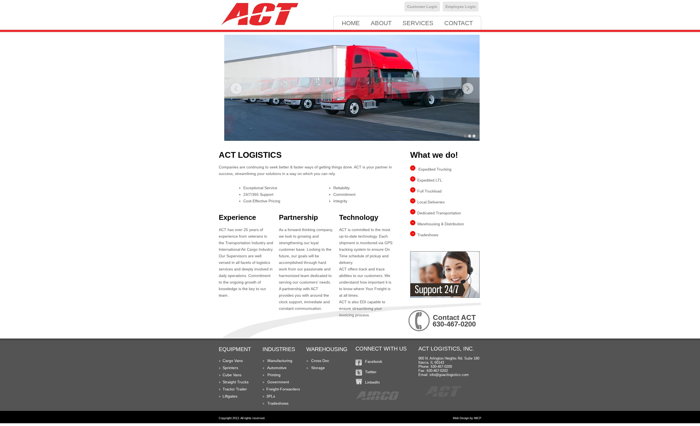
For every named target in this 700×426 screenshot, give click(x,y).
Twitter (371, 372)
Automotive (277, 368)
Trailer (241, 389)
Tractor (229, 389)
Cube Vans (232, 375)
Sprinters (230, 368)
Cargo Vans (233, 360)
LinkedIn (372, 382)
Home (351, 23)
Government (278, 382)
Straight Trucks (236, 382)
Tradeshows (277, 403)
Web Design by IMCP (467, 418)
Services (417, 23)
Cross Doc (320, 360)
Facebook (373, 361)
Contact (458, 23)
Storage (318, 368)
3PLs (270, 396)
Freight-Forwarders (283, 389)
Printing (274, 375)
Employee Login (460, 6)
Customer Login (422, 6)
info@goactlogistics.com (449, 375)
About (381, 23)
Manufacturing (279, 360)
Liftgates (230, 396)
